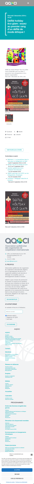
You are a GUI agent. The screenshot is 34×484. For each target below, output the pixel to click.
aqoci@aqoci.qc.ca (12, 261)
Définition (7, 423)
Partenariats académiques (11, 369)
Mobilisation (8, 438)
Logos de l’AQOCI (9, 384)
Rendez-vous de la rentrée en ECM (17, 164)
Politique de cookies (10, 482)
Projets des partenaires (10, 355)
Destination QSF (8, 377)
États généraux (8, 370)
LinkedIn (18, 134)
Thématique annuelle (9, 426)
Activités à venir (8, 398)
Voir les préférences (17, 478)
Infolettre (7, 387)
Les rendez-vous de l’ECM (10, 429)
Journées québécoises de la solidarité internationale (15, 169)
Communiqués (8, 386)
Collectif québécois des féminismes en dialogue (15, 411)
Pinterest (9, 134)
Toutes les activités (9, 399)
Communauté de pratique (10, 413)
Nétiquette (7, 388)
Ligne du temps (8, 344)
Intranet (7, 360)
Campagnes (7, 415)
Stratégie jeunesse (9, 450)
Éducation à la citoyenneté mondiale (17, 420)
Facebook (9, 132)
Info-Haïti (9, 319)
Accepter (17, 470)
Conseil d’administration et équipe (12, 339)
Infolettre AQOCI (11, 315)
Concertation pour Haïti (10, 368)
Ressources (7, 417)
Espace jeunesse (10, 445)
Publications (7, 342)
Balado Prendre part (9, 451)
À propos (7, 334)
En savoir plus (12, 299)
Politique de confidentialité (21, 482)
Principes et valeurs (9, 337)
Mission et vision (8, 336)
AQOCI (7, 332)
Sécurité (7, 359)
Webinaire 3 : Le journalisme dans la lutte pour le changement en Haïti (18, 160)
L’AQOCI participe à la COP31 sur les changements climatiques (18, 174)
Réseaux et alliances (12, 364)
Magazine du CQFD (12, 317)
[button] (31, 454)
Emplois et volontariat (10, 376)
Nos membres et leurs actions (11, 354)
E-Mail (9, 137)
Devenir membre (8, 356)
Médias (7, 381)
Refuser (17, 474)
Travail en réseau (8, 366)
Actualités (8, 391)
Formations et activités (10, 358)
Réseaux (7, 416)
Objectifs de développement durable (13, 338)
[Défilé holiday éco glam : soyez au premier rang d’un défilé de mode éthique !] (17, 207)
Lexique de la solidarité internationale (13, 343)
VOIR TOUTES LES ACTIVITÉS (14, 150)
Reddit (20, 132)
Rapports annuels (9, 341)
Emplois (7, 373)
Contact (7, 348)
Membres (8, 352)
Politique (7, 410)
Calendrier (8, 395)
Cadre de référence (9, 424)
